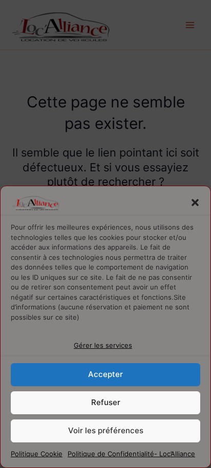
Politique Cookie (36, 454)
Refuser (105, 402)
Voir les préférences (105, 430)
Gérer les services (103, 345)
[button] (195, 202)
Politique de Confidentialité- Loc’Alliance (131, 454)
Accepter (105, 374)
